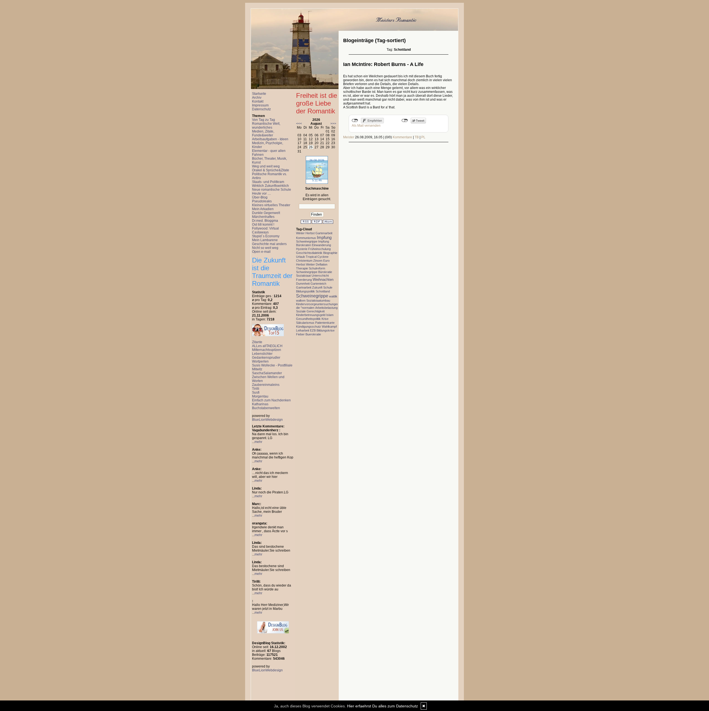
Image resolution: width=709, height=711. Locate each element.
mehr (258, 442)
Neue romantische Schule (271, 190)
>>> (333, 124)
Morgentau (260, 396)
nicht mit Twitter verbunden (405, 120)
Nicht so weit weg (265, 248)
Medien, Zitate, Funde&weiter (263, 133)
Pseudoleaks (262, 201)
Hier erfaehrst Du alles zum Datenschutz (382, 706)
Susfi (256, 392)
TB (417, 137)
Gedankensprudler (266, 358)
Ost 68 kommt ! (263, 224)
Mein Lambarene (265, 240)
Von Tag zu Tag (263, 120)
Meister (348, 137)
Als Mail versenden (366, 126)
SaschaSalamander (267, 373)
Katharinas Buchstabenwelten (266, 406)
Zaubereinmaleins (265, 385)
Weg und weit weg (266, 166)
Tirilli (255, 389)
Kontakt (257, 101)
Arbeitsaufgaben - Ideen (270, 139)
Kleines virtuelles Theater (271, 205)
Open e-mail (261, 252)
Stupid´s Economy (265, 236)
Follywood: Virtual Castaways (265, 230)
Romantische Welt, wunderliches (266, 125)
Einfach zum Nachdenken (271, 400)
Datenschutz (261, 109)
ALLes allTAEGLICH (267, 346)
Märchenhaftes (263, 217)
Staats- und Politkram (268, 182)
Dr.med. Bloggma (265, 221)
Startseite (259, 94)
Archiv (256, 98)
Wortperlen (260, 361)
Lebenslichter (262, 354)
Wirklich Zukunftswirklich (270, 186)
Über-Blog (260, 197)
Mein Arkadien (263, 209)
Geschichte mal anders (269, 244)
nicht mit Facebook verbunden (355, 120)
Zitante (257, 342)
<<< (299, 124)
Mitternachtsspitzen (266, 350)
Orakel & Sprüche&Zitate (270, 170)
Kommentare (402, 137)
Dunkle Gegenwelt (266, 213)
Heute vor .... (261, 193)
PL (423, 137)
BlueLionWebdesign (267, 420)
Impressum (260, 105)
